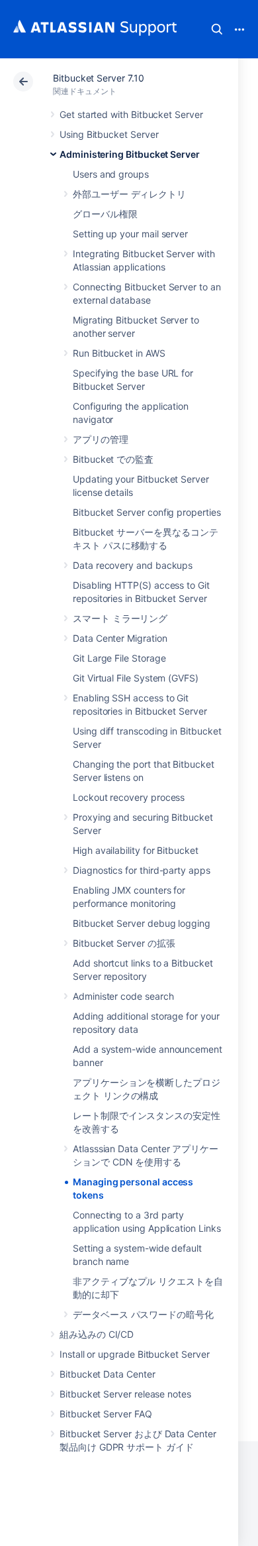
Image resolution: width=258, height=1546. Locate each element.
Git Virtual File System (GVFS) (135, 678)
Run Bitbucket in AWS (119, 353)
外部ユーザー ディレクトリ (129, 194)
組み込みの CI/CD (97, 1334)
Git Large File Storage (119, 658)
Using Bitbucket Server (109, 134)
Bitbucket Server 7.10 (98, 78)
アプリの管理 (100, 439)
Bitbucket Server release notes (125, 1393)
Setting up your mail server (130, 233)
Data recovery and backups (133, 565)
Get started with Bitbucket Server (131, 114)
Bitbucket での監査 (113, 459)
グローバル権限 (105, 213)
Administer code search (123, 996)
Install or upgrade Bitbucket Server (135, 1354)
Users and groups (111, 174)
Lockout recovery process (129, 797)
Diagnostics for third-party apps (141, 870)
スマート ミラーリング (120, 618)
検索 (217, 29)
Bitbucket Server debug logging (141, 923)
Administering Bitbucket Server (130, 154)
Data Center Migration (120, 638)
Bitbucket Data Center (107, 1374)
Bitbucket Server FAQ (106, 1413)
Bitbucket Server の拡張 (124, 943)
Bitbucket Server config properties (147, 512)
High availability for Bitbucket (135, 850)
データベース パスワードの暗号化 (143, 1314)
